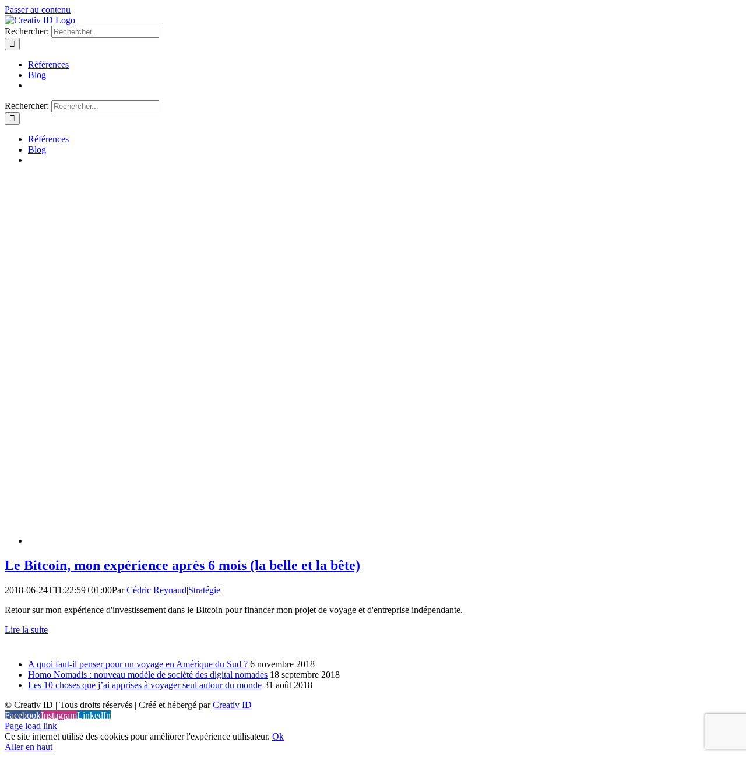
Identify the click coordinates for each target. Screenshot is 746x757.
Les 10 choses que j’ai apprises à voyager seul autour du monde (145, 685)
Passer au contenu (38, 10)
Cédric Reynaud (156, 590)
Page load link (31, 726)
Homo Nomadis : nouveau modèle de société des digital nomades (148, 674)
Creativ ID (232, 705)
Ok (278, 736)
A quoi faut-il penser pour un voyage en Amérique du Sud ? (138, 664)
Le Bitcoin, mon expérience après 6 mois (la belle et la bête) (182, 565)
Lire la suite (26, 630)
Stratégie (204, 590)
